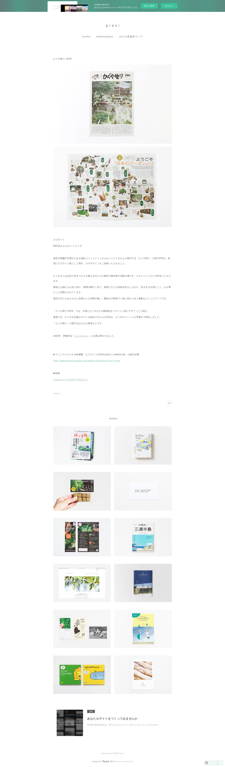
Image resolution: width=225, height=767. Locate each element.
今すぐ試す (149, 5)
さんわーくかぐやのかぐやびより (70, 379)
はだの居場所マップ (131, 36)
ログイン (169, 5)
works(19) (56, 393)
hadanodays (104, 36)
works (86, 36)
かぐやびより (81, 335)
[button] (86, 37)
